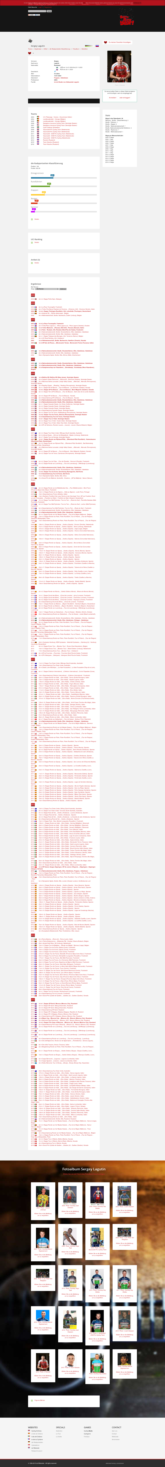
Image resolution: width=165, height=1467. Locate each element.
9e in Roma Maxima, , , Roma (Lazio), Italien (55, 939)
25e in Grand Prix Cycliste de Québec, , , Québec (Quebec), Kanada (63, 995)
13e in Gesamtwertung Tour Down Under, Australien (54, 665)
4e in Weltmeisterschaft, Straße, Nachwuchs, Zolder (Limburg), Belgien (60, 315)
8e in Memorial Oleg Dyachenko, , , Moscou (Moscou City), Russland (64, 1020)
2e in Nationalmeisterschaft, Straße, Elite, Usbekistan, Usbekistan (58, 334)
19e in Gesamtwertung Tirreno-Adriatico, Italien (52, 494)
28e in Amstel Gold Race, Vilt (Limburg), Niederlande (54, 943)
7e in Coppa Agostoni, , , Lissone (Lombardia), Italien (57, 1061)
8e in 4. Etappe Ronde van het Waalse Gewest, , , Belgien (65, 514)
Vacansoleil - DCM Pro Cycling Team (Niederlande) (58, 134)
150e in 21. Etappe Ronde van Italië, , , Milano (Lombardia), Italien (62, 1115)
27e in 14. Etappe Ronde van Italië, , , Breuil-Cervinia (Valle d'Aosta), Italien (65, 848)
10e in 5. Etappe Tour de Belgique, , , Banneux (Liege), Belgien (63, 945)
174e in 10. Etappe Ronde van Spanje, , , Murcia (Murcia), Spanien (64, 551)
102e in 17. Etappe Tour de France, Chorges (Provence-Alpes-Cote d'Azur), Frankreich (65, 979)
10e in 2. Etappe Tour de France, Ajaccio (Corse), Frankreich (57, 949)
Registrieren (48, 7)
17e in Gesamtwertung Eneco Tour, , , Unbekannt (58, 651)
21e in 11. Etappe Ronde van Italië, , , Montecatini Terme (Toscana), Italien (65, 842)
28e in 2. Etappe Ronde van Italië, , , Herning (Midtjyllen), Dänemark (63, 825)
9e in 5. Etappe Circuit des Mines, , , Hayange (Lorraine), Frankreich (65, 600)
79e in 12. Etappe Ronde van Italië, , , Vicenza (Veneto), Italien (61, 1094)
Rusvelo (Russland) (49, 140)
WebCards (115, 1437)
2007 (32, 433)
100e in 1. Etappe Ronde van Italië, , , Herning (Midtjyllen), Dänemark (63, 823)
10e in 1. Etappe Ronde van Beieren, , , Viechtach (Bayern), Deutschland (66, 604)
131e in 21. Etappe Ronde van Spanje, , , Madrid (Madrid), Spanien (64, 581)
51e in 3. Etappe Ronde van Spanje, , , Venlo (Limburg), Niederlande (64, 526)
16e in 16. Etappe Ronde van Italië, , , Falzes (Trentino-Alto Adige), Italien (64, 850)
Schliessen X (137, 3)
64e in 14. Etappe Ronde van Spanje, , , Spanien (58, 559)
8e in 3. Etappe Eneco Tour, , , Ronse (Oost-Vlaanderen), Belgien (63, 646)
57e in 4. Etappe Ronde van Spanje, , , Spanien (58, 889)
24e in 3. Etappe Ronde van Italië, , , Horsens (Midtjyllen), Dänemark (63, 827)
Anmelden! (112, 98)
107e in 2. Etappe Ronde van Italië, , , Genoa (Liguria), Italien (61, 1073)
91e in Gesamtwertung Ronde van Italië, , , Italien (57, 715)
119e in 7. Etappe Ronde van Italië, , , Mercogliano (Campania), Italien (64, 686)
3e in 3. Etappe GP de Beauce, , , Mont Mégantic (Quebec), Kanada (64, 451)
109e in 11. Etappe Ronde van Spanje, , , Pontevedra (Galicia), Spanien (65, 902)
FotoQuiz (86, 1437)
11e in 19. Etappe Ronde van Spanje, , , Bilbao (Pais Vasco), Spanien (65, 794)
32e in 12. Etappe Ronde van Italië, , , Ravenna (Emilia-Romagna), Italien (64, 696)
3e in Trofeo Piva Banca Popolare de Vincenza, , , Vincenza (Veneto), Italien (66, 309)
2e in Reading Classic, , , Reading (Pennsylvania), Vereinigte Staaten (62, 385)
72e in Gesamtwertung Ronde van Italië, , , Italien (57, 1117)
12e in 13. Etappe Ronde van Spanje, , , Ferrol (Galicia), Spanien (63, 906)
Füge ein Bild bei (39, 1400)
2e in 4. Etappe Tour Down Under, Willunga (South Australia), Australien (60, 433)
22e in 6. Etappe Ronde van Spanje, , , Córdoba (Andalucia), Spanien (65, 756)
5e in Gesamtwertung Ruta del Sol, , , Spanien (58, 819)
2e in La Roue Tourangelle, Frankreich (50, 307)
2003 (32, 326)
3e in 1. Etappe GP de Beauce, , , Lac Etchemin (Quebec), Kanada (64, 387)
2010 (32, 591)
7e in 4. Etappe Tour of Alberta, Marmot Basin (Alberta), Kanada (58, 1141)
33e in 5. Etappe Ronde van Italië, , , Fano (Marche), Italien (60, 829)
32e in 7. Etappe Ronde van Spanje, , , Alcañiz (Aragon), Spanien (63, 896)
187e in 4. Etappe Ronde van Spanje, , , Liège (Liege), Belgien (63, 529)
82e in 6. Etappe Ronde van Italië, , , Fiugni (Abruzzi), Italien (60, 684)
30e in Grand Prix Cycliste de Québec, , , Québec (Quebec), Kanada (63, 1145)
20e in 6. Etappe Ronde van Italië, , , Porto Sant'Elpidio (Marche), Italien (64, 831)
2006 (32, 379)
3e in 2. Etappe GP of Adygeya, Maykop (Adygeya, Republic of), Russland (60, 1012)
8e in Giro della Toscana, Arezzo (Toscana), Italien (53, 1045)
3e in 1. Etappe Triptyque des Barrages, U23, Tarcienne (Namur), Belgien (60, 336)
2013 (32, 939)
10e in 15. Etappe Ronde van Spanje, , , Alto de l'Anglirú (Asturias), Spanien (67, 786)
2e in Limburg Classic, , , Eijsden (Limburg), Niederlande (63, 435)
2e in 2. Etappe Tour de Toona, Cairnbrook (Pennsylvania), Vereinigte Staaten (62, 453)
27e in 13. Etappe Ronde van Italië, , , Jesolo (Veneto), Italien (61, 1096)
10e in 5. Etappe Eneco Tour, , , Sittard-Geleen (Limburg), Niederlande (64, 648)
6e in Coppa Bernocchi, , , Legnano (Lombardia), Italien (58, 1059)
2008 (32, 461)
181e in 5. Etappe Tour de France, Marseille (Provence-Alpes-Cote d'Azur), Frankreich (64, 954)
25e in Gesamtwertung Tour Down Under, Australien (54, 1071)
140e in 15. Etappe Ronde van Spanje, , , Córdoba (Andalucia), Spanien (65, 561)
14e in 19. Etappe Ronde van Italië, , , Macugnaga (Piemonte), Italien (63, 711)
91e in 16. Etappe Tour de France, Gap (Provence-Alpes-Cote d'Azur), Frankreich (63, 977)
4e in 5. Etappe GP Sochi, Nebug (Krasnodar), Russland (55, 1008)
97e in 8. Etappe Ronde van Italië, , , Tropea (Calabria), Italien (61, 688)
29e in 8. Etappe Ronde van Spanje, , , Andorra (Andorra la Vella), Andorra (66, 898)
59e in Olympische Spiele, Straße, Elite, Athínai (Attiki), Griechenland (59, 355)
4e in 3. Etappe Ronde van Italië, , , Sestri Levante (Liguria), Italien (62, 1075)
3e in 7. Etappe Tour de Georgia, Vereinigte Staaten (54, 437)
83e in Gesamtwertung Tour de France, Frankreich (54, 989)
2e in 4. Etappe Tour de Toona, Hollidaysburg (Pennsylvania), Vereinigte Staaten (62, 412)
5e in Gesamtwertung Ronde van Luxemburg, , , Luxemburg (63, 1038)
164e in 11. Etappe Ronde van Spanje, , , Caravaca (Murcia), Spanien (65, 553)
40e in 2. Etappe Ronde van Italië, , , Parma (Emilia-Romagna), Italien (63, 677)
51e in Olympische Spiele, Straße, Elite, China (52, 476)
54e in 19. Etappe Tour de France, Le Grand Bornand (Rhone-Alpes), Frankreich (63, 983)
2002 (32, 307)
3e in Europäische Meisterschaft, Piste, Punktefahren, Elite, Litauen (58, 931)
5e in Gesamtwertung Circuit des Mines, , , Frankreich (61, 602)
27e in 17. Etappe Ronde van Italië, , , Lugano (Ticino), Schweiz (61, 1106)
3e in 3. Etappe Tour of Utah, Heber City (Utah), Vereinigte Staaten (58, 423)
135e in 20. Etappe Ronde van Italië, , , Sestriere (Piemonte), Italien (63, 713)
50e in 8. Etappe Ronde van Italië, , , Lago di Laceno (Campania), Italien (64, 836)
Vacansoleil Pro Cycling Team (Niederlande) (56, 129)
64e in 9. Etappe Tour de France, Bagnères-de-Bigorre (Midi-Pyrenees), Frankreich (63, 962)
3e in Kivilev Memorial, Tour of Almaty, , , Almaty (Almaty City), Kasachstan (63, 1063)
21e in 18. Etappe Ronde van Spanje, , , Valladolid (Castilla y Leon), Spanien (67, 918)
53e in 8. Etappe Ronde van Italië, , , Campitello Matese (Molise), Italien (64, 1085)
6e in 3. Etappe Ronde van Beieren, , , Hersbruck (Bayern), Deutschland (66, 606)
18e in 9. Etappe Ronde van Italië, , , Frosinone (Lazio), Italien (61, 838)
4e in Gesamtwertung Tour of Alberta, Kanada (52, 1143)
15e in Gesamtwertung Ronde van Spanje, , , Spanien (60, 800)
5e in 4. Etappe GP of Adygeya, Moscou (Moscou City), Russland (58, 1014)
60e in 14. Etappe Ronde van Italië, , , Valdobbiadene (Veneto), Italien (63, 1098)
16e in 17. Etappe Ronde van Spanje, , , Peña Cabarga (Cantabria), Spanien (67, 790)
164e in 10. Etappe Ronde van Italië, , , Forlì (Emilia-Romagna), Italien (63, 1090)
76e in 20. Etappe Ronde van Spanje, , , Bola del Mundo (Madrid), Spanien (66, 925)
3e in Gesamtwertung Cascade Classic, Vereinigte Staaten (56, 410)
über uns (114, 1431)
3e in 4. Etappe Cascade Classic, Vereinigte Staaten (54, 408)
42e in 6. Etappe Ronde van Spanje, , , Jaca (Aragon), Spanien (63, 894)
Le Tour (58, 1434)
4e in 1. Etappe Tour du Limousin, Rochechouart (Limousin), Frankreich (60, 991)
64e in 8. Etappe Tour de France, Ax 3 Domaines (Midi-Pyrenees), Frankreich (62, 960)
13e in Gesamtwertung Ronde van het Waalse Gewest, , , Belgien (67, 727)
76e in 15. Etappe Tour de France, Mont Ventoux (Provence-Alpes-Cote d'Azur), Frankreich (66, 975)
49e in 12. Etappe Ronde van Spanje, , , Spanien (58, 904)
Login (40, 7)
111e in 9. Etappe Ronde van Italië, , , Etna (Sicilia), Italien (60, 690)
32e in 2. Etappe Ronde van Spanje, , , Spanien (58, 745)
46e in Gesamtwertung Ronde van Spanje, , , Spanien (60, 929)
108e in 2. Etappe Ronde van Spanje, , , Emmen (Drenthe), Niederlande (65, 524)
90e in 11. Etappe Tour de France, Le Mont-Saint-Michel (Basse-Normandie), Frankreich (65, 966)
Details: (36, 219)
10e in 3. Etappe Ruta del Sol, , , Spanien (57, 815)
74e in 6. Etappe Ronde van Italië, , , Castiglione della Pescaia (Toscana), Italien (66, 1081)
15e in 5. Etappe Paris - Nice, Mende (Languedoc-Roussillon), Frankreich (60, 821)
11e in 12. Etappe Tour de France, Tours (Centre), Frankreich (57, 968)
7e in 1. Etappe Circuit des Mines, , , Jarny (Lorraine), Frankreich (64, 595)
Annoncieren (116, 1439)
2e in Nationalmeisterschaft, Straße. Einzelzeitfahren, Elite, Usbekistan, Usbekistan (63, 332)
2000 (32, 299)
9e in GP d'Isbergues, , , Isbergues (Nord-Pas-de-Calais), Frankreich (63, 655)
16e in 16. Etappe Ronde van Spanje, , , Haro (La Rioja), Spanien (63, 788)
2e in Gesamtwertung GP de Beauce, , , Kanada (58, 398)
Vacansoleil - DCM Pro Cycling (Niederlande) (57, 138)
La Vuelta (59, 1437)
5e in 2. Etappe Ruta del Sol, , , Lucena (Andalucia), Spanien (63, 813)
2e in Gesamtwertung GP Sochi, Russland (51, 1010)
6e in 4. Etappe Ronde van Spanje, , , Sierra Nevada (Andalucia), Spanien (66, 749)
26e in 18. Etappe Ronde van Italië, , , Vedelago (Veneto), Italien (62, 854)
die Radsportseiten (37, 1442)
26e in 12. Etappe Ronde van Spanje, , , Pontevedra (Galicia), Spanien (65, 776)
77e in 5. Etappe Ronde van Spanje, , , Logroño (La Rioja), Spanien (64, 891)
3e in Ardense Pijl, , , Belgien (53, 313)
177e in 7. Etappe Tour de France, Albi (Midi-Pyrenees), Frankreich (58, 958)
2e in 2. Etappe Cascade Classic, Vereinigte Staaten (54, 406)
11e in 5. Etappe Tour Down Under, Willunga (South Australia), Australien (60, 663)
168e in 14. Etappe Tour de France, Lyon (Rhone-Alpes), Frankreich (59, 972)
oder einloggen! (125, 98)
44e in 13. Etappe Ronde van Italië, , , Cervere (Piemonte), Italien (62, 846)
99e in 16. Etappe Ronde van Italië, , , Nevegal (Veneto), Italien (61, 704)
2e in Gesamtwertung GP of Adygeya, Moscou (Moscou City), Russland (60, 1016)
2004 (32, 353)
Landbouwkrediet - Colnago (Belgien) (54, 119)
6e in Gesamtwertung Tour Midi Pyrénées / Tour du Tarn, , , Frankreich (64, 508)
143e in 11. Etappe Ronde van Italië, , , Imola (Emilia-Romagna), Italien (64, 1092)
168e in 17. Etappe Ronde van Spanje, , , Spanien (59, 916)
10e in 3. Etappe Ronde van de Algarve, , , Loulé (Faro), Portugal (63, 492)
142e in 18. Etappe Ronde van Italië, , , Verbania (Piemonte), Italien (63, 1108)
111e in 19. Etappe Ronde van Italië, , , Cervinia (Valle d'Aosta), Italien (63, 1110)
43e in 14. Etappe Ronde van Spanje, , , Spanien (58, 908)
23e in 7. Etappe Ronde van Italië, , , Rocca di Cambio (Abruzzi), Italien (64, 834)
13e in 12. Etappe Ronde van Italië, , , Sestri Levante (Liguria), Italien (63, 844)
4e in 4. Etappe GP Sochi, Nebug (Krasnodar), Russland (55, 1006)
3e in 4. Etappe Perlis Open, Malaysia (49, 299)
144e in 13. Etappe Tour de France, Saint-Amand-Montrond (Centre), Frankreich (63, 970)
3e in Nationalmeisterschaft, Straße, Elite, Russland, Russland (57, 1119)
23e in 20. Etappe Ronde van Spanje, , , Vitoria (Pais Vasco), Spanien (65, 796)
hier (84, 3)
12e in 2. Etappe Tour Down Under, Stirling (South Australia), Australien (60, 808)
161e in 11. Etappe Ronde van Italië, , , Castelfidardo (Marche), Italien (63, 694)
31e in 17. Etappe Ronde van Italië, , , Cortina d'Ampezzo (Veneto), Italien (65, 852)
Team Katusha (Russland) (51, 142)
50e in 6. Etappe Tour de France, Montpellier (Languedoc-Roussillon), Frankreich (63, 956)
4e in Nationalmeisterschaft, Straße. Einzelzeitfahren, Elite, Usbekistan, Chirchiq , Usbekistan (66, 618)
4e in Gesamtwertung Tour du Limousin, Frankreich (54, 993)
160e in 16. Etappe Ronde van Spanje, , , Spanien (59, 914)
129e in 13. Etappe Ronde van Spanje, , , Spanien (59, 557)
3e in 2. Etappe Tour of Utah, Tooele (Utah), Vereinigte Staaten (57, 421)
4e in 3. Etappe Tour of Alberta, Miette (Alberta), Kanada (55, 1139)
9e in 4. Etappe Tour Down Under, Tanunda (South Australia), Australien (60, 811)
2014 (32, 1006)
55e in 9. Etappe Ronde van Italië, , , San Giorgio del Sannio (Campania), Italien (66, 1088)
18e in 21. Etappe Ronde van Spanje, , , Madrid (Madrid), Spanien (64, 798)
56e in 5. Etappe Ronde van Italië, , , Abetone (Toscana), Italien (61, 1079)
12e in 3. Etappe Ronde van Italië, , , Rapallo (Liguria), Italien (61, 679)
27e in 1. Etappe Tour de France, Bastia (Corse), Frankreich (56, 947)
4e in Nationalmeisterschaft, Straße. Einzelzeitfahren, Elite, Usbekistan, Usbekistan (63, 510)
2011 (32, 663)
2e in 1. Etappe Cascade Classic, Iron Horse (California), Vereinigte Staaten (61, 404)
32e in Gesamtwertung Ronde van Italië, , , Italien (57, 863)
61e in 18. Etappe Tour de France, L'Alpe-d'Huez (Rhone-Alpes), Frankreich (61, 981)
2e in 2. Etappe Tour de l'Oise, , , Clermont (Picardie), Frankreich (63, 461)
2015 (32, 1071)
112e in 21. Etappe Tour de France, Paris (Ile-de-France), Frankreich (59, 987)
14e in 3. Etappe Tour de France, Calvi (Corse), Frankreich (56, 952)
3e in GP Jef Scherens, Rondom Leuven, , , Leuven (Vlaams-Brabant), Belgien (65, 425)
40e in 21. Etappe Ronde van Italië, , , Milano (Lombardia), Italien (62, 865)
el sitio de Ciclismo (37, 1434)
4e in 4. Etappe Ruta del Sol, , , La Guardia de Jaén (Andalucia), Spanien (66, 817)
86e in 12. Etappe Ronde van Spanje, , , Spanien (58, 555)
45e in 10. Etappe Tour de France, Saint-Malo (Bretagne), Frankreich (59, 964)
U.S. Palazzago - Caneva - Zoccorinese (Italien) (57, 117)
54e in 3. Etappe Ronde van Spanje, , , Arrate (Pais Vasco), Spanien (64, 887)
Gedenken (59, 1431)
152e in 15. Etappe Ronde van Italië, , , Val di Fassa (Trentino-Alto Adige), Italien (67, 702)
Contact (114, 1434)
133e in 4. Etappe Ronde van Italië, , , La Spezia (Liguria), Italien (62, 1077)
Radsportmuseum (37, 1451)
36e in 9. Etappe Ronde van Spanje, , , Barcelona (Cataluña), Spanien (65, 900)
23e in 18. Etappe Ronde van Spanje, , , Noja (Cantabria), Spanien (64, 792)
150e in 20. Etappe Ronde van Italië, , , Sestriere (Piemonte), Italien (63, 1112)
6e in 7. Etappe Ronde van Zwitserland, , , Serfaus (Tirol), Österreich (64, 719)
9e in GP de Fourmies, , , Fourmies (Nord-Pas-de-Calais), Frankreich (63, 653)
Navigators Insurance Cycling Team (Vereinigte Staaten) (60, 123)
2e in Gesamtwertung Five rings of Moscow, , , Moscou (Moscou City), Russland (66, 1024)
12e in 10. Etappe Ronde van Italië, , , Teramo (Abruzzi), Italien (61, 692)
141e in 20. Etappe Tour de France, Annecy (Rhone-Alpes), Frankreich (60, 985)
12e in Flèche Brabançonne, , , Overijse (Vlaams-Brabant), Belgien (63, 941)
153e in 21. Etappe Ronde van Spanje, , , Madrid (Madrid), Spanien (64, 927)
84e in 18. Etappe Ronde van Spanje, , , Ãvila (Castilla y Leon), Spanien (65, 571)
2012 (32, 808)
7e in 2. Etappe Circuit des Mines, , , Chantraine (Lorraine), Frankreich (66, 597)
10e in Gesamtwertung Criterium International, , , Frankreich (64, 675)
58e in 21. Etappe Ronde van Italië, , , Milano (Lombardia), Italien (62, 717)
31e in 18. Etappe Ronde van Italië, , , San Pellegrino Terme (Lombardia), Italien (66, 709)
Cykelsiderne (35, 1445)
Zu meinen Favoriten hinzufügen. (119, 42)
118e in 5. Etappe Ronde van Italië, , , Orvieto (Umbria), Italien (61, 682)
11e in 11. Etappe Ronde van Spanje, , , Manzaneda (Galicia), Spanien (65, 774)
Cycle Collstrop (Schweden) (51, 127)
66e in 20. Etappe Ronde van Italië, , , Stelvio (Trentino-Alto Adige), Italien (64, 861)
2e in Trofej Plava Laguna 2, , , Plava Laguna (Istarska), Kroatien (64, 326)
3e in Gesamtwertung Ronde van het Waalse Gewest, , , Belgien (67, 1133)
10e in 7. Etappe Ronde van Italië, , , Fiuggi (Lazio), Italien (60, 1083)
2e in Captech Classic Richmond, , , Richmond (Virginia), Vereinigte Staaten (65, 379)
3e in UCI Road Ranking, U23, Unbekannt (51, 338)
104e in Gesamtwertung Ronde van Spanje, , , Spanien (60, 583)
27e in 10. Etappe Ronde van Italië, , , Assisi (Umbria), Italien (61, 840)
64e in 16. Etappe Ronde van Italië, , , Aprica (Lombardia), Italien (62, 1104)
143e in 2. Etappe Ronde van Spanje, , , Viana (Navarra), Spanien (64, 885)
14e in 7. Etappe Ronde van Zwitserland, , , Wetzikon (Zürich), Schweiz (65, 612)
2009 (32, 488)
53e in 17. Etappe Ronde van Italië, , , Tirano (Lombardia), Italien (62, 706)
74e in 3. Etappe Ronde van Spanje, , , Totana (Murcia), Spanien (63, 747)
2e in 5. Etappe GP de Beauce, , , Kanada (56, 396)
